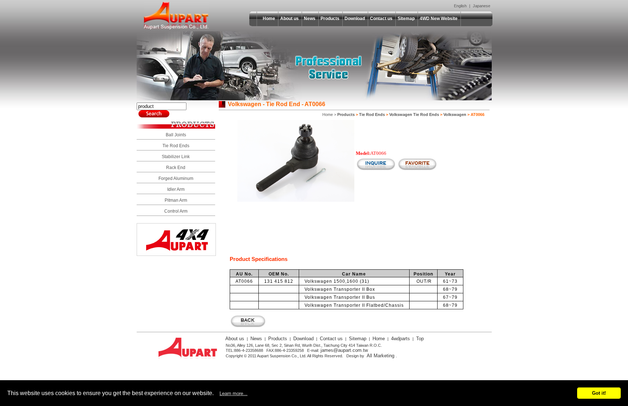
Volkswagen (454, 114)
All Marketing (380, 355)
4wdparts (400, 338)
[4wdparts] (176, 254)
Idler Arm (176, 189)
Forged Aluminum (175, 178)
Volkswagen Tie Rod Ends (414, 114)
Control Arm (176, 211)
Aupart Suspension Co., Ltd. (176, 15)
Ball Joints (176, 134)
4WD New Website (439, 18)
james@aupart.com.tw (344, 350)
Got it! (599, 393)
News (309, 18)
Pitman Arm (176, 200)
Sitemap (406, 18)
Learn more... (233, 393)
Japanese (481, 6)
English (460, 6)
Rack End (175, 167)
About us (289, 18)
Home (269, 18)
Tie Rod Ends (175, 145)
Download (355, 18)
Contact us (381, 18)
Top (420, 338)
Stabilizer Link (176, 156)
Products (330, 18)
